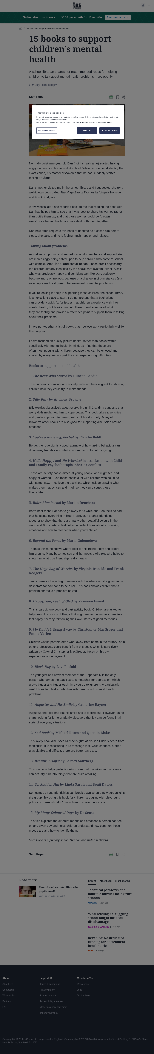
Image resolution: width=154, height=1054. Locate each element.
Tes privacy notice (104, 122)
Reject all (87, 130)
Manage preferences (46, 130)
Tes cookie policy (87, 122)
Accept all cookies (110, 130)
